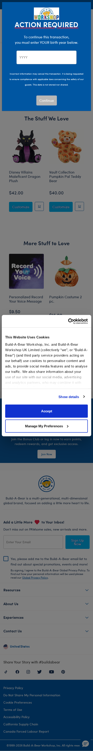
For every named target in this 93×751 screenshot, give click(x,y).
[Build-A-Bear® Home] (46, 13)
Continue (46, 100)
